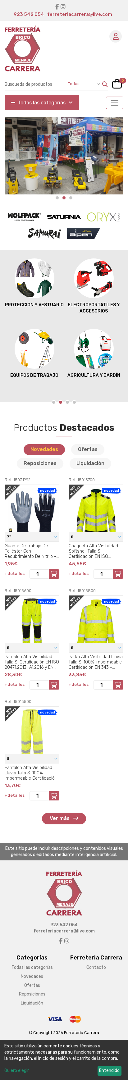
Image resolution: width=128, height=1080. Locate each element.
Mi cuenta (115, 36)
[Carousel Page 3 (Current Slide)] (71, 198)
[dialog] (64, 1060)
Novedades (44, 449)
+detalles (15, 573)
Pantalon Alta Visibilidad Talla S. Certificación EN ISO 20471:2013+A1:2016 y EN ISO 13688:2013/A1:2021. (32, 662)
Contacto (96, 967)
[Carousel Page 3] (67, 402)
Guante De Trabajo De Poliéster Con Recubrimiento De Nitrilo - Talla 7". (30, 551)
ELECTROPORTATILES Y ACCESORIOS (94, 308)
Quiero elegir (16, 1070)
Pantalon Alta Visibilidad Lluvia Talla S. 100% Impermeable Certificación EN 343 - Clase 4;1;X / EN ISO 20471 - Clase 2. (31, 773)
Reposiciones (40, 463)
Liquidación (90, 463)
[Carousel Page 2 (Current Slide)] (60, 402)
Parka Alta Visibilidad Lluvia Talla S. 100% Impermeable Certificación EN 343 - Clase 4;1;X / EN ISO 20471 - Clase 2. (96, 662)
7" (9, 537)
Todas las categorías (42, 103)
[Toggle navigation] (114, 103)
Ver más (60, 818)
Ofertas (88, 449)
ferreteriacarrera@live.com (79, 14)
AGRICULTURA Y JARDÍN (93, 375)
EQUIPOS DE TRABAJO (34, 375)
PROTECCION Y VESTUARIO (34, 305)
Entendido (109, 1070)
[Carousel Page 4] (74, 402)
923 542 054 (29, 14)
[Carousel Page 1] (57, 198)
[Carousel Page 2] (64, 198)
